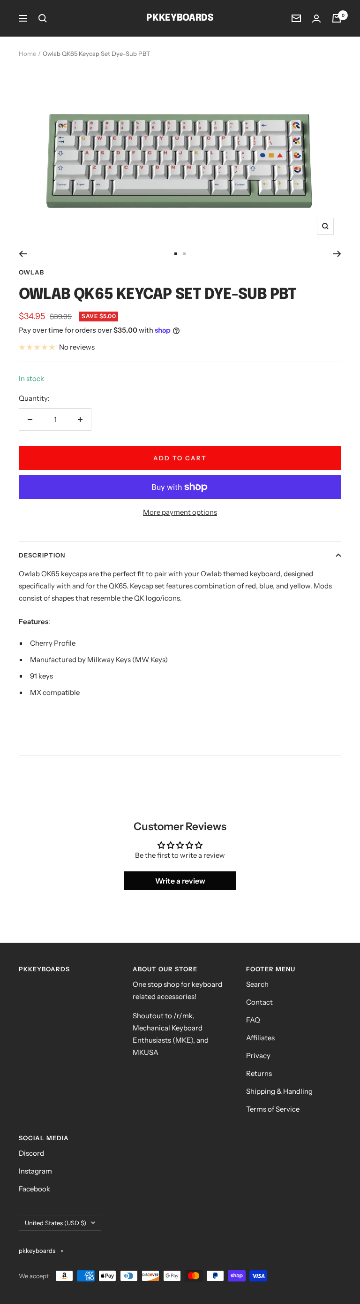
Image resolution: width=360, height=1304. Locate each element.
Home (27, 53)
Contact (259, 1002)
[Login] (316, 19)
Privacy (258, 1055)
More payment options (180, 512)
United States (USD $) (55, 1223)
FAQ (253, 1019)
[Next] (337, 254)
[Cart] (336, 18)
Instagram (35, 1171)
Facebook (34, 1188)
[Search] (42, 18)
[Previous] (23, 254)
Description (42, 555)
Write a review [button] (180, 880)
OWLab (31, 272)
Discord (31, 1153)
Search (257, 984)
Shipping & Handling (279, 1091)
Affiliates (260, 1037)
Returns (259, 1073)
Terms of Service (273, 1109)
